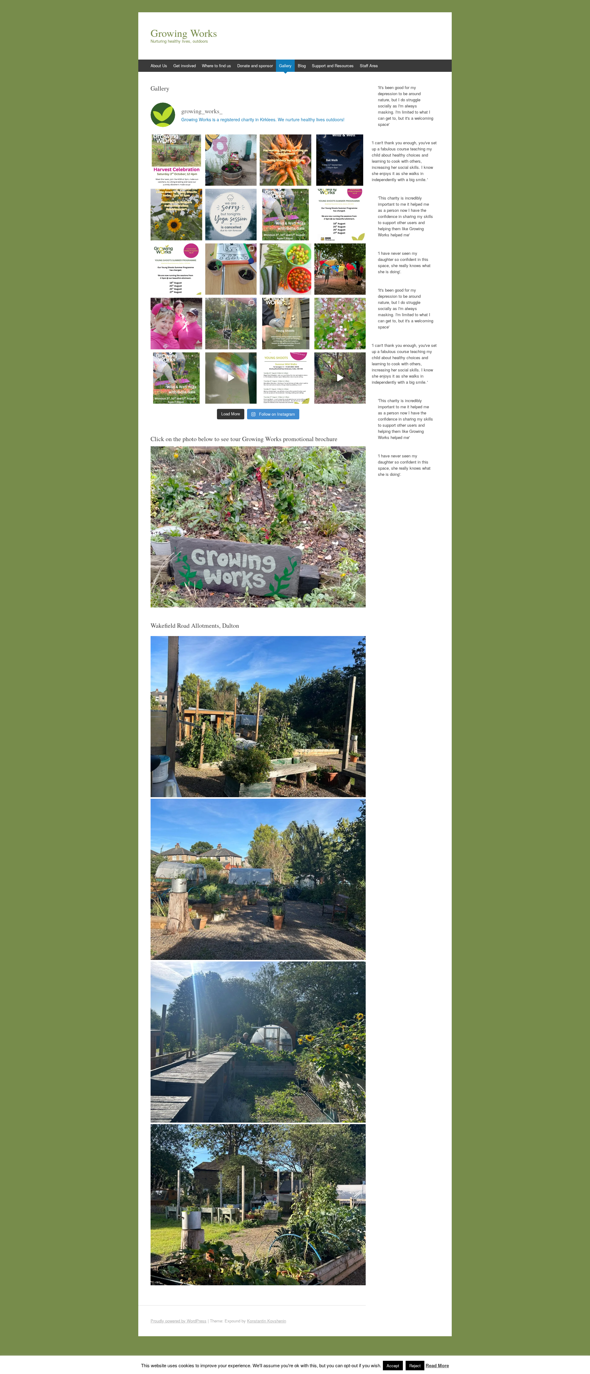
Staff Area (369, 65)
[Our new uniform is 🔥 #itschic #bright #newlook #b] (176, 323)
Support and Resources (333, 65)
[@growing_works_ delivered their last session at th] (231, 160)
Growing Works (184, 33)
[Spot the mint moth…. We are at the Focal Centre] (340, 323)
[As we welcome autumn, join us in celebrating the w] (176, 160)
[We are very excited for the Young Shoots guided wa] (285, 323)
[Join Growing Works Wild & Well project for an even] (340, 160)
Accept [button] (393, 1365)
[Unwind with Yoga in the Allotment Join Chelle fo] (176, 378)
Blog (302, 65)
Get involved (184, 65)
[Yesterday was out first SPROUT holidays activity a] (231, 378)
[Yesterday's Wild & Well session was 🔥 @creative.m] (231, 323)
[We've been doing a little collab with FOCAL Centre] (231, 269)
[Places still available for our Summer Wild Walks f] (285, 378)
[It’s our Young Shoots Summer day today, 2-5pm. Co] (176, 214)
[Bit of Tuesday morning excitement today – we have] (340, 378)
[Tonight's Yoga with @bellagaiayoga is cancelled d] (231, 214)
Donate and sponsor (255, 65)
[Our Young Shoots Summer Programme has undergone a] (176, 269)
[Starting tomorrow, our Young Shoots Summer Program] (340, 214)
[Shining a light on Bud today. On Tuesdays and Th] (285, 269)
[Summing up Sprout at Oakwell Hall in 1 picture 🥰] (340, 269)
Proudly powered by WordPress (178, 1321)
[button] (258, 716)
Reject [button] (415, 1365)
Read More (437, 1365)
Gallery (285, 65)
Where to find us (216, 65)
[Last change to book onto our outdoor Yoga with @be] (285, 214)
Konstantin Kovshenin (266, 1321)
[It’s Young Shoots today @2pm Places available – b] (285, 160)
